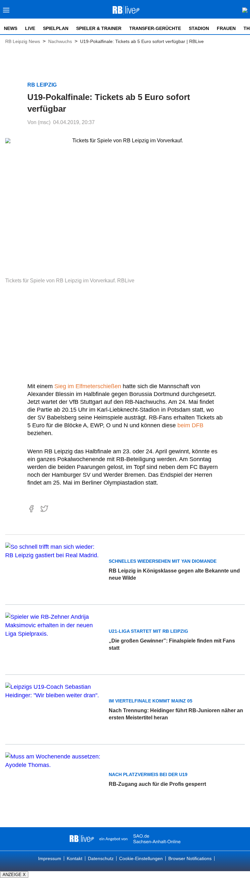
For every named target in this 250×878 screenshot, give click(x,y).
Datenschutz (101, 858)
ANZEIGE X (14, 874)
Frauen (226, 28)
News (10, 28)
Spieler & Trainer (98, 28)
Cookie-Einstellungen (141, 858)
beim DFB (190, 425)
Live (30, 28)
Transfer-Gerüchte (155, 28)
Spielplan (55, 28)
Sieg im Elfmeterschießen (87, 386)
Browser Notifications (190, 858)
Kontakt (74, 858)
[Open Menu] (6, 12)
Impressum (49, 858)
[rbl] (82, 838)
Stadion (199, 28)
